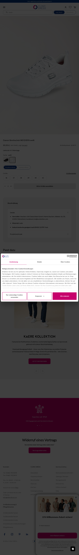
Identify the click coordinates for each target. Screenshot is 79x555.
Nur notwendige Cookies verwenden (14, 296)
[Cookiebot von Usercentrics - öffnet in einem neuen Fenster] (68, 256)
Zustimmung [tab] (13, 262)
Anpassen (38, 296)
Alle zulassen (64, 296)
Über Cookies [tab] (65, 262)
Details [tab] (39, 262)
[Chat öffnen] (73, 549)
